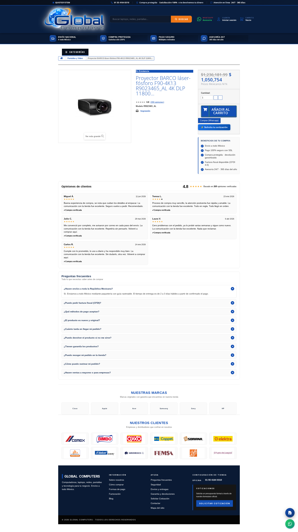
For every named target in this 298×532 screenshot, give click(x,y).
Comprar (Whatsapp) (209, 120)
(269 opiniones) (157, 102)
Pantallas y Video (75, 58)
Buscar (183, 19)
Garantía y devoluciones (163, 494)
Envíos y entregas (159, 489)
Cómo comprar (116, 484)
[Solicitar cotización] (290, 512)
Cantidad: (205, 93)
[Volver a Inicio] (61, 58)
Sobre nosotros (116, 480)
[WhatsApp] (290, 524)
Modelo (139, 106)
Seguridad (156, 484)
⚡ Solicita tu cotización (214, 127)
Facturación (115, 494)
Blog (111, 498)
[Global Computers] (74, 19)
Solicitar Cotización (160, 498)
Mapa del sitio (157, 508)
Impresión (145, 111)
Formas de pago (117, 489)
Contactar (155, 503)
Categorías (75, 52)
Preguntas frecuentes (161, 480)
